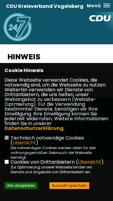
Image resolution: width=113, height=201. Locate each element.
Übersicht (24, 142)
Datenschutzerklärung (34, 128)
